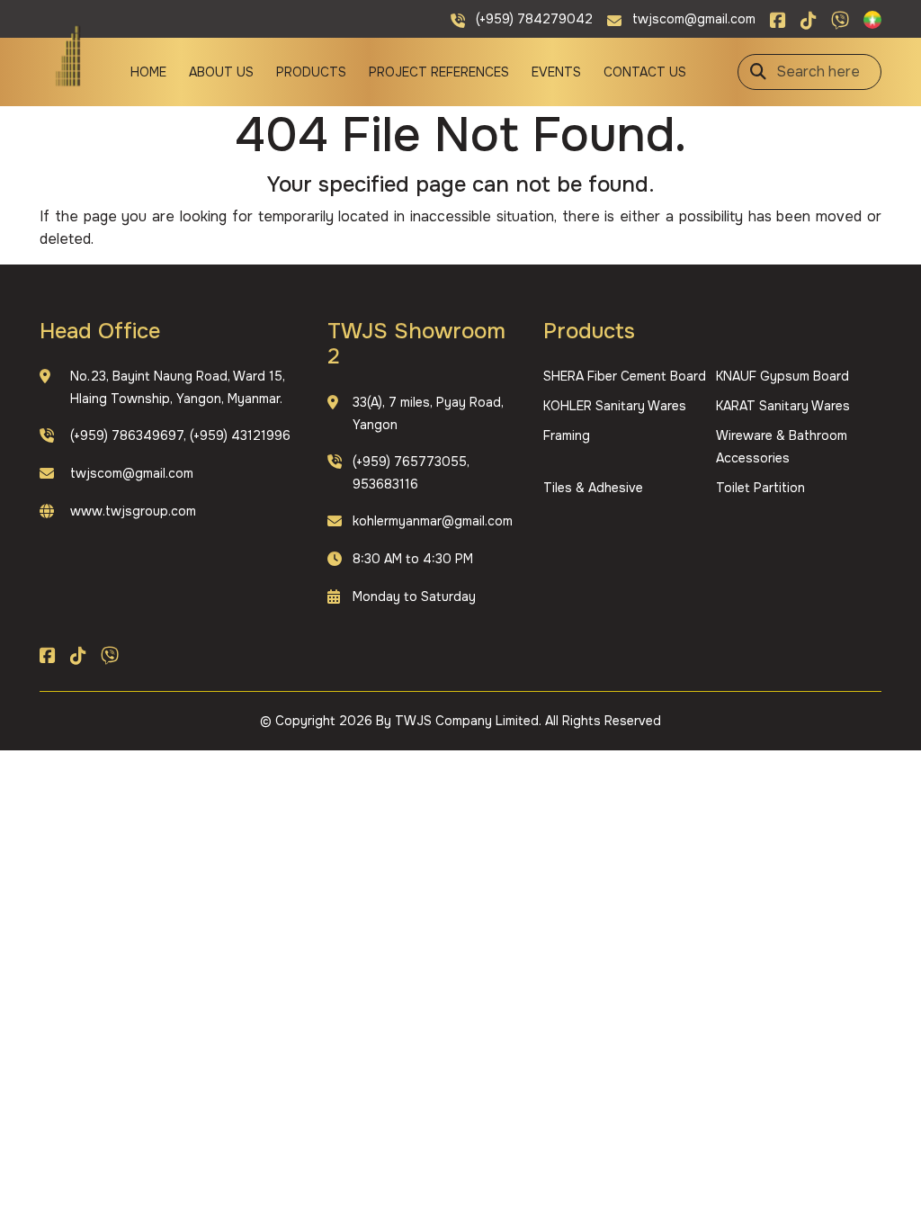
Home (148, 72)
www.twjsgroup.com (133, 511)
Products (311, 72)
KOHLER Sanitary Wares (614, 406)
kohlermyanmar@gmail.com (433, 521)
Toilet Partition (760, 488)
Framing (566, 435)
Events (556, 72)
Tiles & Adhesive (593, 488)
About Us (221, 72)
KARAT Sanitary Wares (783, 406)
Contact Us (645, 72)
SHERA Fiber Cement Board (624, 376)
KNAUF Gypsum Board (782, 376)
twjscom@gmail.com (131, 473)
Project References (439, 72)
